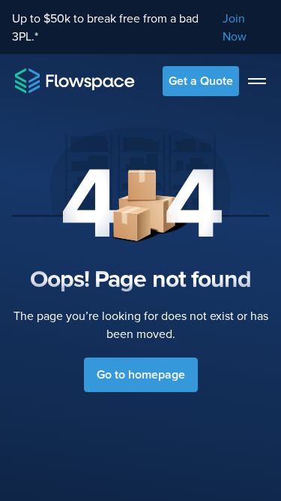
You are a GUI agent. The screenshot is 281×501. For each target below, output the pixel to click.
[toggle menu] (257, 81)
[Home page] (75, 80)
